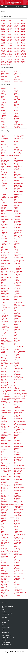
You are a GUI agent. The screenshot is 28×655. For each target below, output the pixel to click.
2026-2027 (9, 64)
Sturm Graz (3, 515)
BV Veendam (4, 202)
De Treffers (17, 229)
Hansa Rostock (17, 316)
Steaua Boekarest (18, 511)
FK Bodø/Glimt (17, 288)
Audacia (3, 168)
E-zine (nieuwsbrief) (7, 613)
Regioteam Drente (5, 446)
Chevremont (17, 216)
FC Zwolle (16, 284)
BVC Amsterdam (18, 202)
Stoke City (3, 514)
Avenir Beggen (17, 169)
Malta (15, 109)
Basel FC (16, 176)
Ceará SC (16, 212)
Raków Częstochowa (6, 434)
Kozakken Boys (4, 351)
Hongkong (3, 102)
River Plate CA (17, 453)
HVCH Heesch (4, 337)
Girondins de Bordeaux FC (7, 301)
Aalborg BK (3, 141)
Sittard (2, 493)
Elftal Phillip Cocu (5, 252)
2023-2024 (16, 62)
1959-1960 (16, 37)
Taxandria (16, 528)
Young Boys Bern (18, 589)
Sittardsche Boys (5, 495)
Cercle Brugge (17, 213)
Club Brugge (17, 218)
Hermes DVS (17, 327)
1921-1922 (3, 23)
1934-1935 (9, 28)
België (2, 90)
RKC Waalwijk (17, 454)
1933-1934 (3, 28)
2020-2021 (23, 61)
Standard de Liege (18, 509)
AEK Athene (17, 146)
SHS (15, 489)
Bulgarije (3, 91)
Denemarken (4, 94)
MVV (15, 385)
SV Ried (16, 521)
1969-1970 (3, 42)
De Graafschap (17, 226)
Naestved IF (4, 392)
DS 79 (15, 241)
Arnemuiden (4, 161)
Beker (15, 78)
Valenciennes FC (5, 542)
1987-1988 (16, 48)
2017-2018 (3, 61)
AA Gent (16, 140)
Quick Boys (3, 429)
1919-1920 (16, 22)
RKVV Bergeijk (17, 460)
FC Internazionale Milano (7, 271)
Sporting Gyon (4, 506)
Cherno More (4, 216)
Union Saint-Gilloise (19, 539)
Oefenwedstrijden (18, 81)
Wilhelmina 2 (4, 579)
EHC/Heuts (16, 249)
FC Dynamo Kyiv (5, 268)
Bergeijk (3, 182)
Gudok (15, 309)
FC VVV (2, 282)
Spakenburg (17, 498)
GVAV (2, 310)
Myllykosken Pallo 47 (6, 387)
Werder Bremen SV (18, 570)
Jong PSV (16, 338)
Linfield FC (16, 365)
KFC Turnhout (17, 348)
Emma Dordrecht (5, 254)
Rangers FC (16, 434)
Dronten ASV (4, 241)
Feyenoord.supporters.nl (8, 637)
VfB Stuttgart (17, 547)
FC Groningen (17, 269)
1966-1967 (9, 40)
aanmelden (24, 6)
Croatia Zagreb (17, 222)
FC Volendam (17, 280)
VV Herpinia (17, 565)
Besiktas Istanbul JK (19, 182)
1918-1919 (9, 22)
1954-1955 (9, 36)
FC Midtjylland (17, 273)
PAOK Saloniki (17, 420)
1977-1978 (3, 45)
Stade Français (4, 509)
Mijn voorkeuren (6, 642)
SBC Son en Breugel (6, 476)
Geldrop (3, 298)
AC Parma (3, 143)
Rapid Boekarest (5, 435)
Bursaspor (16, 201)
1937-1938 (3, 30)
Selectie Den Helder (6, 485)
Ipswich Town (4, 338)
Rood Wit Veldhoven (19, 465)
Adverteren (4, 626)
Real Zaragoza (17, 443)
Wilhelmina (17, 576)
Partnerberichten (6, 627)
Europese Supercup (5, 78)
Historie (3, 11)
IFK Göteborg (17, 337)
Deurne (2, 233)
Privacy (3, 624)
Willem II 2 (3, 583)
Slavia (2, 498)
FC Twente (16, 279)
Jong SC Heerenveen (6, 340)
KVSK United (17, 352)
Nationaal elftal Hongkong (20, 395)
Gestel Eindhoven (5, 299)
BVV (2, 204)
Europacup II (17, 75)
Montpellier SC (4, 382)
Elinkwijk (16, 252)
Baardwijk (3, 174)
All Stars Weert (17, 152)
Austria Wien (4, 169)
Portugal (3, 116)
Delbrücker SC (17, 232)
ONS (2, 415)
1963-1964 (16, 39)
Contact (3, 629)
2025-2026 (3, 64)
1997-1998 (3, 53)
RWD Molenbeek (18, 473)
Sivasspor (16, 495)
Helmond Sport (4, 324)
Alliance (3, 154)
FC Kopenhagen (18, 271)
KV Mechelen (4, 352)
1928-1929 (23, 25)
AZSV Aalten (4, 172)
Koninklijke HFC (18, 349)
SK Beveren (3, 496)
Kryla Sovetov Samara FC (20, 351)
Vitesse (16, 551)
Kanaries (3, 343)
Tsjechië (3, 123)
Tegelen (16, 529)
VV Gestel (16, 562)
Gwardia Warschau (5, 312)
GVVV (15, 310)
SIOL (15, 492)
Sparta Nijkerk (17, 500)
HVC (15, 335)
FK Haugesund (4, 290)
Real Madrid (17, 440)
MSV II (15, 384)
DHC (2, 235)
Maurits (3, 377)
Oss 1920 (16, 417)
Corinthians (3, 222)
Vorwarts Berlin (18, 554)
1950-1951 (9, 34)
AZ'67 (15, 171)
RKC (2, 454)
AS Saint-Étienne (5, 165)
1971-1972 (16, 42)
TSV (15, 536)
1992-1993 (23, 50)
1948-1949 (23, 33)
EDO (15, 248)
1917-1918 (3, 22)
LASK (2, 357)
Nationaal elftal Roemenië (7, 398)
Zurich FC (3, 597)
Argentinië (3, 88)
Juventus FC (17, 341)
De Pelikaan (17, 227)
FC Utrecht (3, 280)
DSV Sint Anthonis (5, 243)
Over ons (4, 617)
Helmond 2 (16, 323)
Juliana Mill (17, 340)
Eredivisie (3, 71)
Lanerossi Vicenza (5, 356)
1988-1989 (23, 48)
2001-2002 (3, 55)
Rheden (3, 451)
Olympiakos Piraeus (19, 409)
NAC (2, 388)
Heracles (16, 326)
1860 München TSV (18, 138)
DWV (15, 246)
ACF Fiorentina (17, 143)
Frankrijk (16, 98)
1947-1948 (16, 33)
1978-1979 (9, 45)
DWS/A (2, 246)
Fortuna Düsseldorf (5, 293)
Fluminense (4, 291)
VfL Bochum (4, 548)
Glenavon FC (17, 301)
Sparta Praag (4, 501)
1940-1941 (23, 30)
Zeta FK (2, 593)
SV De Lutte (4, 518)
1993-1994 (3, 51)
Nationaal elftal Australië (20, 393)
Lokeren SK (3, 368)
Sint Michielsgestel (18, 490)
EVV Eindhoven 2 (5, 260)
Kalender (4, 611)
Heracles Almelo (5, 327)
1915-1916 (16, 20)
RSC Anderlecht (18, 470)
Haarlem (3, 313)
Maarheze (3, 371)
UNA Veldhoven (4, 539)
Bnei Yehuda (4, 188)
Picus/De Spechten (5, 426)
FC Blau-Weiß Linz (5, 263)
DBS (2, 226)
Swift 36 (16, 526)
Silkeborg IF (4, 490)
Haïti (2, 101)
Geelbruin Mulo (18, 296)
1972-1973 (23, 42)
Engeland (16, 96)
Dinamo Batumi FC (18, 235)
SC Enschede (17, 478)
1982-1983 (9, 47)
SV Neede (16, 520)
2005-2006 (3, 56)
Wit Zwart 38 (17, 584)
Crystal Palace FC (5, 224)
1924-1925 (23, 23)
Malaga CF (3, 374)
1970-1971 (9, 42)
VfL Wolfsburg (4, 550)
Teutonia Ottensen (18, 531)
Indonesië (16, 104)
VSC (2, 559)
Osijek (2, 417)
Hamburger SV (17, 315)
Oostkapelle (17, 415)
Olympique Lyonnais (6, 410)
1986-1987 (9, 48)
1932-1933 (23, 26)
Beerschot (3, 180)
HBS (2, 320)
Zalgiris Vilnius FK (5, 590)
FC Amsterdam (17, 262)
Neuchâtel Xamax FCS (19, 401)
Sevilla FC (3, 487)
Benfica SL (16, 180)
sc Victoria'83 (4, 482)
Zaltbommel (17, 590)
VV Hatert (16, 564)
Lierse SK (16, 362)
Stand (3, 609)
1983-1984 (16, 47)
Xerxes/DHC (4, 589)
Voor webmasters (6, 621)
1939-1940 (16, 30)
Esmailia (16, 255)
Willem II (16, 581)
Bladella (3, 185)
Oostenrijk (3, 115)
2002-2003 (9, 55)
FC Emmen (3, 269)
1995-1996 (16, 51)
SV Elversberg (4, 520)
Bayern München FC (6, 179)
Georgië (3, 99)
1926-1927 (9, 25)
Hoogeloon (16, 334)
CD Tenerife (3, 212)
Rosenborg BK (17, 467)
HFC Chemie (17, 329)
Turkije (15, 123)
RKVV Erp (3, 462)
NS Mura (3, 407)
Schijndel (3, 484)
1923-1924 (16, 23)
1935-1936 (16, 28)
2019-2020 (16, 61)
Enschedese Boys (18, 254)
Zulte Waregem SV (18, 595)
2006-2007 (9, 56)
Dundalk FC (17, 243)
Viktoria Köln (17, 550)
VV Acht (3, 561)
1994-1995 (9, 51)
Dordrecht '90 (4, 238)
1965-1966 (3, 40)
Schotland (16, 118)
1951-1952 (16, 34)
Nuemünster (17, 407)
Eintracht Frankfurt (18, 251)
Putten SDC (3, 428)
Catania (16, 210)
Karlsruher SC (17, 343)
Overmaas (3, 418)
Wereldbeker (17, 79)
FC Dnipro (3, 266)
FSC (15, 294)
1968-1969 (23, 40)
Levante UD (3, 362)
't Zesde (3, 135)
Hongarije (16, 101)
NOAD (15, 404)
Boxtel (15, 193)
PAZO (2, 423)
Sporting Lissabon (18, 506)
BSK (15, 199)
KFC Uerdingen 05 (5, 349)
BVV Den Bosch (4, 205)
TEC (1, 529)
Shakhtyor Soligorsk (19, 487)
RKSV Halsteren (4, 457)
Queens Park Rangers (19, 428)
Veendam (3, 545)
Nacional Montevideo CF (20, 390)
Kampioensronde (5, 73)
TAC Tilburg (3, 528)
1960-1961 (23, 37)
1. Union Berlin (4, 138)
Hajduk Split (17, 313)
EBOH (2, 248)
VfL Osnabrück (17, 548)
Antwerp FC (17, 155)
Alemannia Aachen (18, 150)
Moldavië (16, 110)
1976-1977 (23, 44)
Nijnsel (2, 404)
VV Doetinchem (18, 561)
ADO (15, 144)
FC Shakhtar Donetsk (6, 276)
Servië (2, 120)
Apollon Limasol (18, 157)
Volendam (3, 554)
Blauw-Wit (3, 186)
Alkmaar (3, 152)
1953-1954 (3, 36)
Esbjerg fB (3, 255)
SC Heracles (4, 481)
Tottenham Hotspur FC (19, 534)
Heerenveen (17, 320)
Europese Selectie (18, 257)
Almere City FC (17, 154)
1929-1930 (3, 26)
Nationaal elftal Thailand (20, 398)
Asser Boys (16, 165)
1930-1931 (9, 26)
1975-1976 (16, 44)
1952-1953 (23, 34)
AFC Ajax (16, 147)
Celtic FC (3, 213)
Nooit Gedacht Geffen (6, 406)
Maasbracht (17, 371)
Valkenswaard (17, 542)
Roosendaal (4, 467)
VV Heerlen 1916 (5, 565)
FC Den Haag (17, 265)
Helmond (3, 323)
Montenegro (4, 112)
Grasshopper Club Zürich (20, 305)
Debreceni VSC (4, 232)
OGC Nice (3, 409)
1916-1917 (23, 20)
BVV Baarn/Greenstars (19, 204)
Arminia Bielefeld (18, 160)
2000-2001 (23, 53)
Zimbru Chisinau (5, 595)
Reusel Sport (4, 449)
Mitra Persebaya (18, 381)
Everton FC (3, 258)
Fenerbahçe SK (17, 285)
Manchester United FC (6, 376)
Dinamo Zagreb (17, 237)
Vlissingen (16, 553)
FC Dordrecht (17, 266)
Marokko (3, 110)
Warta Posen (4, 570)
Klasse (15, 71)
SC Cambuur (17, 476)
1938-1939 (9, 30)
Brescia (16, 196)
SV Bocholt (16, 517)
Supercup (3, 79)
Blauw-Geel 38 (17, 185)
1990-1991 (9, 50)
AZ (1, 171)
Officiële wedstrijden (6, 81)
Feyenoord (16, 287)
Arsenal (16, 161)
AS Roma (16, 163)
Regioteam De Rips (18, 445)
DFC (15, 233)
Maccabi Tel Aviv (5, 373)
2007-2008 (16, 56)
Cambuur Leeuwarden (6, 210)
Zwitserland (17, 127)
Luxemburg (3, 109)
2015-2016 (16, 59)
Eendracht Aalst (5, 249)
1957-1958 (3, 37)
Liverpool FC (4, 366)
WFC (15, 575)
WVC (15, 586)
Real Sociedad (4, 443)
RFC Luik (16, 449)
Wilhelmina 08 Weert (19, 578)
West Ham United (18, 573)
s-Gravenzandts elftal (6, 475)
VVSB (2, 567)
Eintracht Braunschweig (6, 251)
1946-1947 (9, 33)
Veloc (15, 545)
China (15, 91)
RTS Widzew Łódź (5, 471)
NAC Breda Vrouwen (6, 390)
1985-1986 (3, 48)
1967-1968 (16, 40)
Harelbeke (16, 318)
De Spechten (4, 229)
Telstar (2, 531)
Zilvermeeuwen (18, 593)
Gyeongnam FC (17, 312)
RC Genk (16, 439)
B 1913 (15, 172)
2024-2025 (23, 62)
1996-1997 (23, 51)
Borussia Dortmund (5, 190)
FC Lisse (3, 273)
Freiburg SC (3, 294)
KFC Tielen (3, 348)
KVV (2, 354)
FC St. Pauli (3, 279)
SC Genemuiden (5, 479)
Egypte (2, 96)
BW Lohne (16, 205)
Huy (2, 335)
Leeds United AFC (5, 359)
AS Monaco (3, 163)
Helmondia (16, 324)
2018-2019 (9, 61)
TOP (2, 532)
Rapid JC (16, 435)
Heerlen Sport (4, 321)
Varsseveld (3, 543)
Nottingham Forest (18, 406)
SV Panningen (4, 521)
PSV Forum (4, 608)
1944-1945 (23, 31)
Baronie (3, 176)
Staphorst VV (4, 511)
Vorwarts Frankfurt (5, 556)
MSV (15, 382)
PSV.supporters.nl (6, 639)
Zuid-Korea (16, 126)
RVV (2, 473)
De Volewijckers (18, 230)
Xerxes (15, 587)
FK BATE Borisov (5, 288)
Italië (15, 105)
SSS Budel (3, 507)
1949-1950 (3, 34)
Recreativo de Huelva (6, 445)
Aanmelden (4, 606)
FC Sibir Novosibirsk (6, 277)
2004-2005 (23, 55)
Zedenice (3, 592)
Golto (2, 304)
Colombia (3, 93)
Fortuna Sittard (17, 293)
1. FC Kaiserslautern (19, 135)
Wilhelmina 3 (17, 579)
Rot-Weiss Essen (5, 468)
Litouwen (16, 107)
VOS (15, 556)
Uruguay (3, 124)
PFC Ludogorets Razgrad (20, 424)
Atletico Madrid (18, 166)
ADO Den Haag (4, 146)
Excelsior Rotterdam (6, 262)
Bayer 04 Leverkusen (19, 177)
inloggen (18, 6)
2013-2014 (3, 59)
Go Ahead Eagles (18, 302)
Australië (16, 88)
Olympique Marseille (19, 410)
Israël (2, 105)
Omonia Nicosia (18, 412)
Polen (15, 115)
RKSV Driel (16, 456)
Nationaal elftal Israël (19, 396)
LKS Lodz (16, 366)
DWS (15, 244)
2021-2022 (3, 62)
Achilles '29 (3, 144)
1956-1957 (23, 36)
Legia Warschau (18, 359)
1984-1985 (23, 47)
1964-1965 (23, 39)
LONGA (2, 370)
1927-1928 (16, 25)
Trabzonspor (4, 536)
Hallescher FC (4, 315)
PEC (15, 423)
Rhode (15, 451)
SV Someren (4, 523)
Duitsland (16, 94)
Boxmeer (3, 193)
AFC (2, 147)
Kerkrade (16, 345)
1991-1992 (16, 50)
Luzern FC (16, 370)
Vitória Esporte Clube (6, 553)
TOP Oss (16, 532)
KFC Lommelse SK (18, 346)
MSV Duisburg (4, 384)
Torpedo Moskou (5, 534)
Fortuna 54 (16, 291)
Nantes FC (16, 392)
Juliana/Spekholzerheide (7, 341)
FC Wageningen (4, 284)
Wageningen (17, 568)
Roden (15, 464)
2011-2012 (16, 58)
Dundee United (4, 244)
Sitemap (4, 640)
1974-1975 (9, 44)
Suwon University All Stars (7, 517)
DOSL (2, 240)
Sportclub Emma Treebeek (7, 504)
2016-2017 (23, 59)
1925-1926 (3, 25)
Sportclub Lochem (18, 504)
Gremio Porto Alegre (6, 307)
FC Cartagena (17, 263)
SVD (15, 525)
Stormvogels (17, 514)
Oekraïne (16, 113)
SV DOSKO (16, 518)
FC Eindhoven (17, 268)
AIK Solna (16, 149)
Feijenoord (3, 285)
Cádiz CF (16, 207)
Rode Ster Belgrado (5, 464)
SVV (2, 526)
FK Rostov (16, 290)
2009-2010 (3, 58)
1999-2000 (16, 53)
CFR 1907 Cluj (4, 215)
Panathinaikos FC (18, 418)
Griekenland (17, 99)
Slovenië (16, 120)
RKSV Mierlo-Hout (18, 457)
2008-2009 (23, 56)
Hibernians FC (4, 330)
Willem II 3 (16, 583)
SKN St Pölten (17, 496)
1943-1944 (16, 31)
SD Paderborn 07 (18, 484)
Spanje (2, 121)
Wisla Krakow (4, 584)
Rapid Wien (3, 437)
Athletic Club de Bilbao (6, 166)
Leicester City (4, 360)
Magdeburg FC (17, 373)
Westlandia (3, 575)
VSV (15, 559)
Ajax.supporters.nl (6, 635)
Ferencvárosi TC (5, 287)
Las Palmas (17, 356)
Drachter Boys (17, 240)
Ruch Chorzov (17, 471)
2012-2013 (23, 58)
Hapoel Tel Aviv (4, 318)
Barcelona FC (17, 174)
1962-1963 (9, 39)
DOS (15, 238)
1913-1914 (3, 20)
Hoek (15, 332)
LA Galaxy (16, 354)
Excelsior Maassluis (19, 260)
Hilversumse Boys (18, 330)
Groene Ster (17, 307)
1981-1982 (3, 47)
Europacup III (17, 76)
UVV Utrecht (4, 540)
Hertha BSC (3, 329)
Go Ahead (3, 302)
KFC (2, 346)
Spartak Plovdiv (18, 503)
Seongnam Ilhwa (18, 485)
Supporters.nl (5, 632)
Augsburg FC (17, 168)
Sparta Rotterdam (18, 501)
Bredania (3, 196)
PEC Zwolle (3, 424)
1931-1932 (16, 26)
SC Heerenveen (18, 479)
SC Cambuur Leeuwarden (7, 478)
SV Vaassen (17, 523)
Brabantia (3, 194)
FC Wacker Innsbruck (19, 282)
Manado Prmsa (17, 374)
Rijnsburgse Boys (5, 453)
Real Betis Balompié (6, 440)
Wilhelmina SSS (5, 581)
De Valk (2, 230)
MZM (15, 387)
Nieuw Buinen (17, 403)
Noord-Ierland (17, 112)
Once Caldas (17, 413)
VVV (15, 567)
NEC (15, 399)
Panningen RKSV (5, 420)
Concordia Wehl (18, 221)
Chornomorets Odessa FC (7, 218)
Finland (2, 98)
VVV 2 (2, 568)
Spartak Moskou (5, 503)
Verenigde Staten (18, 124)
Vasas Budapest (18, 543)
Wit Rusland (4, 126)
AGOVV (2, 149)
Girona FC (16, 299)
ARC (2, 158)
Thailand (16, 121)
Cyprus (15, 93)
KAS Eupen (3, 345)
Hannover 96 (4, 316)
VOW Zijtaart (4, 557)
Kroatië (2, 107)
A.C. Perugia (4, 140)
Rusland (3, 118)
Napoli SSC (3, 393)
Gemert (16, 298)
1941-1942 (3, 31)
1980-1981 (23, 45)
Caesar (15, 208)
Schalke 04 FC (17, 482)
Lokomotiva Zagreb (18, 368)
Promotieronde (17, 73)
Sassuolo (16, 475)
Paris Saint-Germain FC (19, 421)
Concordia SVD (17, 219)
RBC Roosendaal (5, 439)
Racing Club (4, 432)
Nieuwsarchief (5, 614)
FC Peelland (4, 274)
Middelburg (3, 379)
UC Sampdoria (4, 537)
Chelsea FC (16, 215)
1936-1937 (23, 28)
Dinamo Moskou (5, 237)
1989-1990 (3, 50)
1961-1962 (3, 39)
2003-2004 (16, 55)
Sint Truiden (4, 492)
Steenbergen (4, 512)
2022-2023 (9, 62)
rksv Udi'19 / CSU (18, 459)
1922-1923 (9, 23)
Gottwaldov (17, 304)
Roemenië (16, 116)
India (2, 104)
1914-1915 (9, 20)
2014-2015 (9, 59)
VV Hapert (3, 564)
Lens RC (16, 360)
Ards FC (16, 158)
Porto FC (16, 426)
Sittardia (16, 493)
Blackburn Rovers (18, 183)
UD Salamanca (17, 537)
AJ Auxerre (3, 150)
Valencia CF (17, 540)
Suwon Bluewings (18, 515)
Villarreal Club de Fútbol (7, 551)
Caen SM (3, 208)
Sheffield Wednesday (6, 489)
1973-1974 (3, 44)
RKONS (2, 456)
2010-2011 (9, 58)
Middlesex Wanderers (6, 381)
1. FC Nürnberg (17, 136)
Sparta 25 (3, 500)
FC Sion (16, 277)
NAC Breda (16, 388)
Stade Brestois (17, 507)
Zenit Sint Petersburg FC (20, 592)
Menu (5, 6)
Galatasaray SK (4, 296)
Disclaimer (4, 622)
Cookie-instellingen (6, 644)
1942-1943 (9, 31)
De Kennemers (4, 227)
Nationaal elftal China (6, 395)
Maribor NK (17, 376)
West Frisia (17, 572)
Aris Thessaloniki (5, 160)
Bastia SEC (3, 177)
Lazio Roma (17, 357)
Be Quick (16, 179)
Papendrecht (4, 421)
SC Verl (16, 481)
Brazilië (16, 90)
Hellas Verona (17, 321)
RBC (15, 437)
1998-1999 (9, 53)
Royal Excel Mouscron (6, 470)
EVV (15, 258)
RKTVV (2, 460)
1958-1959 (9, 37)
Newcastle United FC (6, 403)
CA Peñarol (3, 207)
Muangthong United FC (6, 385)
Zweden (3, 127)
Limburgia (16, 363)
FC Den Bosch (4, 265)
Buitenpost (3, 201)
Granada (3, 305)
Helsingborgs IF (4, 326)
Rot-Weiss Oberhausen (19, 468)
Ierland (16, 102)
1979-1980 (16, 45)
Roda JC (16, 462)
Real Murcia (17, 442)
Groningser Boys (5, 309)
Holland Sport (4, 334)
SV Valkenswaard (5, 525)
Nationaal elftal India (6, 396)
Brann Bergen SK (18, 194)
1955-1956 (16, 36)
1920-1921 (23, 22)
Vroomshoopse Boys (19, 557)
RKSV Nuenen (4, 459)
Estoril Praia (4, 257)
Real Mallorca (4, 442)
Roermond (3, 465)
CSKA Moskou (17, 224)
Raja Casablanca (18, 432)
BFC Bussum (4, 183)
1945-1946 (3, 33)
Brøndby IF (16, 197)
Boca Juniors (17, 188)
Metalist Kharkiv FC (18, 377)
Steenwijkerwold (18, 512)
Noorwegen (3, 113)
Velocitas (3, 547)
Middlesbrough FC (18, 379)
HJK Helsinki (4, 332)
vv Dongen (3, 562)
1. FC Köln (3, 136)
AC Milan (16, 141)
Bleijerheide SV (18, 186)
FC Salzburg (17, 274)
